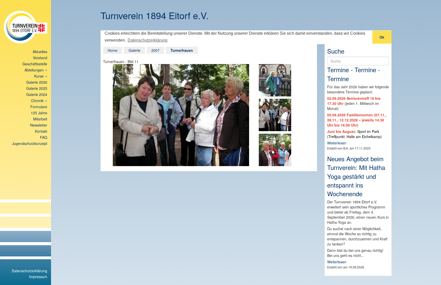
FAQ (43, 137)
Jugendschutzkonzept (29, 143)
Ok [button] (381, 37)
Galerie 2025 (36, 88)
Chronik (38, 100)
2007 (155, 50)
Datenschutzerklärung (29, 270)
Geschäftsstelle (34, 63)
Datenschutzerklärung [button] (147, 40)
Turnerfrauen (181, 50)
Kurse (39, 76)
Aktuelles (40, 51)
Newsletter (38, 125)
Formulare (38, 106)
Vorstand (40, 57)
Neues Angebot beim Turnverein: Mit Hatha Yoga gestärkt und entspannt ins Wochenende (356, 176)
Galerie (134, 50)
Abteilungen (34, 69)
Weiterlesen (336, 142)
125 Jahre (39, 112)
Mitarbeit (40, 118)
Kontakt (41, 131)
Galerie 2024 (36, 94)
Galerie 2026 (36, 82)
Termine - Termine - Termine (353, 74)
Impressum (38, 276)
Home (112, 50)
